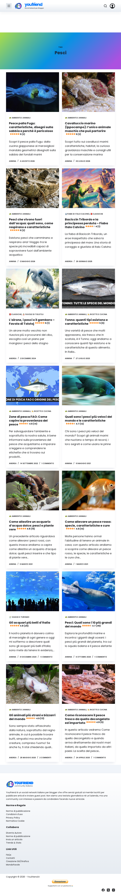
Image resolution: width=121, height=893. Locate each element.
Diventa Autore (14, 832)
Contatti (10, 858)
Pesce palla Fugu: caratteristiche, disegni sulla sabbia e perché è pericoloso (31, 128)
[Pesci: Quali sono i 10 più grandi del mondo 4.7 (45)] (88, 591)
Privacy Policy (13, 817)
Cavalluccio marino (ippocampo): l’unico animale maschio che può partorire (88, 128)
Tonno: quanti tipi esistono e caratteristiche (86, 322)
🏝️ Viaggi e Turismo (19, 617)
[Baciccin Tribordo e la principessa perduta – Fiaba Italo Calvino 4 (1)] (88, 188)
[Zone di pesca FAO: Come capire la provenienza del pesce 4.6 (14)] (32, 385)
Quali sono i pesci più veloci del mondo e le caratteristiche (88, 420)
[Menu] (9, 6)
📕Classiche (96, 214)
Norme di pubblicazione (18, 811)
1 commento (47, 463)
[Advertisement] (60, 22)
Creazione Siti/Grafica (17, 861)
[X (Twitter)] (108, 890)
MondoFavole (13, 864)
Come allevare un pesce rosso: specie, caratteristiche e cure (88, 525)
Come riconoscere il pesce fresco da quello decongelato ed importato (87, 719)
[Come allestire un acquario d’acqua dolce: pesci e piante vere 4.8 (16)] (32, 490)
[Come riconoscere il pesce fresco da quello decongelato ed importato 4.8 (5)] (88, 684)
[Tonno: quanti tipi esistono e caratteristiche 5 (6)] (88, 288)
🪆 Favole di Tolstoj (33, 314)
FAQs (8, 854)
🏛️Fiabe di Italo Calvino (77, 214)
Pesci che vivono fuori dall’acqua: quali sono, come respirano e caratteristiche (31, 224)
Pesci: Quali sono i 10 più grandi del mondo (88, 624)
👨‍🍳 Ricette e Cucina (97, 314)
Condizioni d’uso (14, 814)
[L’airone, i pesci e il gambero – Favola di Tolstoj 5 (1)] (32, 288)
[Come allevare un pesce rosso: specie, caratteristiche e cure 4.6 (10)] (88, 490)
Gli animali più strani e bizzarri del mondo (32, 717)
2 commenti (45, 757)
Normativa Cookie (15, 820)
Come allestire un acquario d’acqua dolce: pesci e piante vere (31, 525)
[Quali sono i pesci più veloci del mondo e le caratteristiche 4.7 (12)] (88, 385)
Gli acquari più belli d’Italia (29, 623)
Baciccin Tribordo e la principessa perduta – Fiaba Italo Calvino (86, 223)
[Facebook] (103, 890)
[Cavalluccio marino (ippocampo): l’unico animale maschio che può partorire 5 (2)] (88, 92)
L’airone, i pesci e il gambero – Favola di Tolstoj (32, 322)
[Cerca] (105, 5)
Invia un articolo (14, 839)
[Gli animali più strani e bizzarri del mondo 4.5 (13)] (32, 684)
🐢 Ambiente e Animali (20, 117)
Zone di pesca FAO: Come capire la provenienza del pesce (28, 420)
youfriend (33, 4)
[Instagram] (113, 890)
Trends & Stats (13, 842)
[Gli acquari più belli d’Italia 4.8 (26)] (32, 591)
